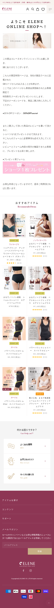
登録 (40, 551)
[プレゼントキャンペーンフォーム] (27, 167)
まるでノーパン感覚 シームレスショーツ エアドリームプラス (14, 300)
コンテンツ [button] (8, 509)
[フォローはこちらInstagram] (30, 570)
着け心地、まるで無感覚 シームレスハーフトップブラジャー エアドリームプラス (40, 402)
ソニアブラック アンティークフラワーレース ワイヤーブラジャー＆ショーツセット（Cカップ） (14, 252)
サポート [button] (6, 518)
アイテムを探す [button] (10, 500)
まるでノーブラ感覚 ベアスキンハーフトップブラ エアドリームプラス (40, 300)
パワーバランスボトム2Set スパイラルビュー (14, 402)
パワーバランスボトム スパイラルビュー (15, 352)
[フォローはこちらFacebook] (23, 570)
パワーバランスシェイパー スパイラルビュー (40, 349)
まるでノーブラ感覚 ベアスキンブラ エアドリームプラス (40, 246)
